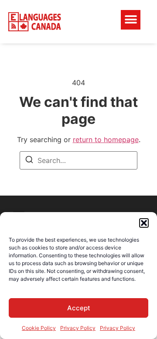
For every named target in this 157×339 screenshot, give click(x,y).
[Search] (29, 161)
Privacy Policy (78, 328)
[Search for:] (78, 160)
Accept (78, 308)
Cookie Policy (39, 328)
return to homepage (106, 139)
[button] (144, 223)
